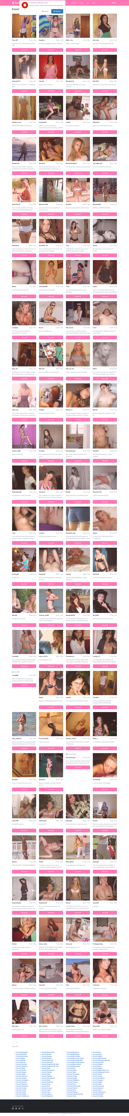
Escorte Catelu (20, 1068)
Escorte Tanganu (98, 1080)
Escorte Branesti (21, 1054)
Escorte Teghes (97, 1082)
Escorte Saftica (97, 1056)
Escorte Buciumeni (22, 1056)
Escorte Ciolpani (21, 1078)
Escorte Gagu (46, 1074)
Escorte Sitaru (97, 1066)
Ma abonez (57, 11)
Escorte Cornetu (21, 1088)
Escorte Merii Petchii (73, 1056)
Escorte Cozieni (21, 1090)
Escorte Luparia (47, 1094)
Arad (93, 3)
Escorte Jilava (46, 1090)
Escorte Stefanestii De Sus (101, 1072)
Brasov (82, 3)
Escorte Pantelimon (73, 1080)
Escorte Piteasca (72, 1092)
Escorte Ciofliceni (21, 1076)
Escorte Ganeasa (47, 1076)
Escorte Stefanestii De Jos (101, 1070)
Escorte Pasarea (72, 1082)
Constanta (73, 3)
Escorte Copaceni (21, 1084)
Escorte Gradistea (47, 1082)
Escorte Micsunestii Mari (75, 1060)
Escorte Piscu (71, 1090)
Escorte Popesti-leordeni (75, 1094)
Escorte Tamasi (97, 1076)
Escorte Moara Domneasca (75, 1062)
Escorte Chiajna (21, 1072)
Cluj (66, 3)
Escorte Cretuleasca (22, 1096)
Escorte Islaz (46, 1086)
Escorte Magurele (47, 1096)
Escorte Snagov (98, 1068)
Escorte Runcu (97, 1054)
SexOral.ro (20, 3)
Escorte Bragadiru (22, 1052)
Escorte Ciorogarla (22, 1080)
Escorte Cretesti (21, 1094)
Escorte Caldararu (22, 1066)
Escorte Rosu (97, 1052)
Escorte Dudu (46, 1068)
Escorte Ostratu (72, 1076)
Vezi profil (24, 50)
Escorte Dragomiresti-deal (50, 1064)
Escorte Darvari (46, 1054)
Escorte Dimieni (47, 1058)
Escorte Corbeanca (22, 1086)
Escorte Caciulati (21, 1064)
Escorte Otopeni (72, 1078)
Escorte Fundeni (47, 1072)
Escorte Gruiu (46, 1084)
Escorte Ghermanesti (48, 1078)
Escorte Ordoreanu (73, 1074)
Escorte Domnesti (47, 1062)
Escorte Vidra (97, 1090)
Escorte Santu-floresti (99, 1058)
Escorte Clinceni (21, 1082)
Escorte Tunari (97, 1084)
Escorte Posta (71, 1096)
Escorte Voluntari (98, 1094)
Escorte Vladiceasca (99, 1092)
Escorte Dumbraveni (48, 1070)
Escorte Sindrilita (98, 1062)
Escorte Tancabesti (99, 1078)
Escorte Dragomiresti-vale (50, 1066)
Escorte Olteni (71, 1072)
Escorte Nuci (71, 1068)
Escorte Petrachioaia (73, 1086)
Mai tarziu (45, 11)
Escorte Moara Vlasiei (74, 1064)
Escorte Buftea (20, 1060)
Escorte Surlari (97, 1074)
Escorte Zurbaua (98, 1096)
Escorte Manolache (73, 1054)
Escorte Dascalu (47, 1056)
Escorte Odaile (71, 1070)
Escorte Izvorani (47, 1088)
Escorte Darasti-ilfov (48, 1052)
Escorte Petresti (72, 1088)
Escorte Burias (20, 1062)
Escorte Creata (20, 1092)
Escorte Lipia (46, 1092)
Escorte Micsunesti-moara (75, 1058)
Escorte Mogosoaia (73, 1066)
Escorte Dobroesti (47, 1060)
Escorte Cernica (21, 1070)
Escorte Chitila (20, 1074)
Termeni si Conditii (17, 1106)
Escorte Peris (71, 1084)
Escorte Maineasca (73, 1052)
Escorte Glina (46, 1080)
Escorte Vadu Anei (98, 1086)
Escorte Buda (20, 1058)
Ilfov (88, 3)
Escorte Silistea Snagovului (101, 1060)
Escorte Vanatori (98, 1088)
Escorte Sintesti (98, 1064)
